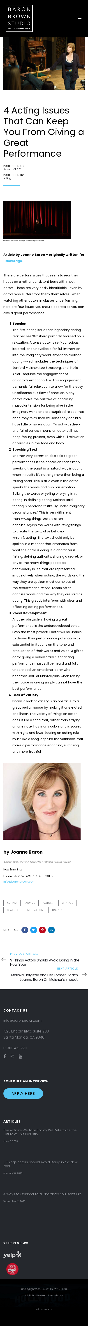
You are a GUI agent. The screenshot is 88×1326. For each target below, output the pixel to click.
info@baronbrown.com (19, 881)
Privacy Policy (55, 1295)
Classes (13, 910)
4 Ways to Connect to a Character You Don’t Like (42, 1194)
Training (58, 910)
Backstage (12, 261)
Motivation (35, 910)
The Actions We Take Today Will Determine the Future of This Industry (40, 1132)
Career (48, 903)
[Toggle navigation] (69, 18)
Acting (7, 178)
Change (67, 903)
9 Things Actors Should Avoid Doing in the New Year (40, 1164)
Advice (30, 903)
